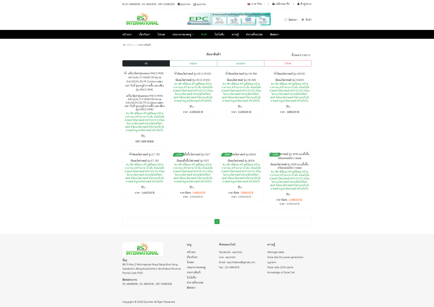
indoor (193, 63)
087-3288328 (166, 4)
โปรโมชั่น (219, 34)
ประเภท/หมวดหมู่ (182, 34)
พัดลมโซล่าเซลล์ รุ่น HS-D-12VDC (193, 80)
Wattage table (275, 252)
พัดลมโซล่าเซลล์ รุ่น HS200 (289, 80)
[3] (125, 54)
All (146, 63)
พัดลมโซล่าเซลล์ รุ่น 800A (241, 160)
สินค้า (308, 19)
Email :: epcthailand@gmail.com (237, 262)
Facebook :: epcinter (230, 252)
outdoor (240, 63)
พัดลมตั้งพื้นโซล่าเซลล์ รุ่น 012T (192, 160)
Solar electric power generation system (285, 259)
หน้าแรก (127, 34)
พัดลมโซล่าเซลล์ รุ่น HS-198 (241, 80)
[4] (132, 54)
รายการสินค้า (194, 272)
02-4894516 (149, 4)
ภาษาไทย (257, 3)
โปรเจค (161, 34)
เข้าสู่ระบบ (305, 3)
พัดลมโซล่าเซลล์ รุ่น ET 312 (144, 160)
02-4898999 (132, 4)
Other (288, 63)
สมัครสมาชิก (282, 3)
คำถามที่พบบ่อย (254, 34)
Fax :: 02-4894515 (229, 267)
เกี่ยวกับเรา (144, 34)
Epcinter (148, 301)
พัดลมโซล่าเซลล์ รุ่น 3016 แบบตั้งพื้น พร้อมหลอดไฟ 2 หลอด (289, 166)
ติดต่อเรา (292, 19)
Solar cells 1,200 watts (280, 267)
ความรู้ (235, 34)
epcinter (185, 4)
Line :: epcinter (227, 257)
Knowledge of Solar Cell (281, 272)
